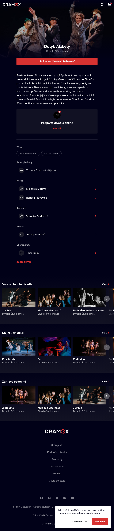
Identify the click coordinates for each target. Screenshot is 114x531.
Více (104, 284)
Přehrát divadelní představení (59, 61)
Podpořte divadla (57, 452)
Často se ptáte (57, 480)
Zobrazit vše (23, 262)
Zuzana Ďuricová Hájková (38, 170)
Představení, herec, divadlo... (27, 4)
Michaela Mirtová (33, 189)
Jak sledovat (57, 466)
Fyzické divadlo (51, 153)
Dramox (12, 5)
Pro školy (57, 459)
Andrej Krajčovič (32, 234)
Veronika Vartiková (34, 216)
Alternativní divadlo (28, 153)
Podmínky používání (22, 506)
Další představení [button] (106, 305)
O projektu (57, 445)
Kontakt (57, 473)
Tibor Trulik (29, 253)
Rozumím (100, 521)
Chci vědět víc (79, 521)
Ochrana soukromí (41, 506)
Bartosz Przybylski (34, 197)
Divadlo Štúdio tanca (57, 51)
